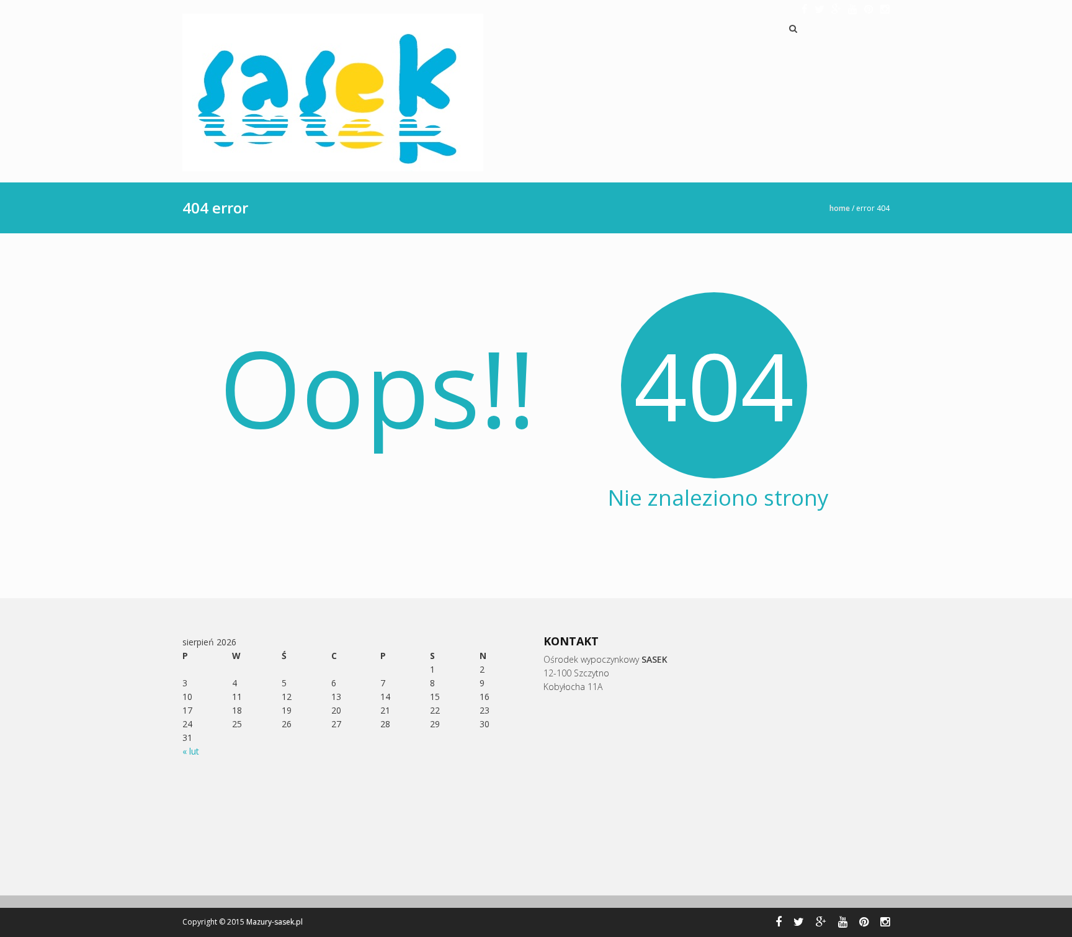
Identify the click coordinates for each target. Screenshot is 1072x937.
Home (839, 208)
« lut (190, 751)
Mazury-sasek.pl (274, 922)
